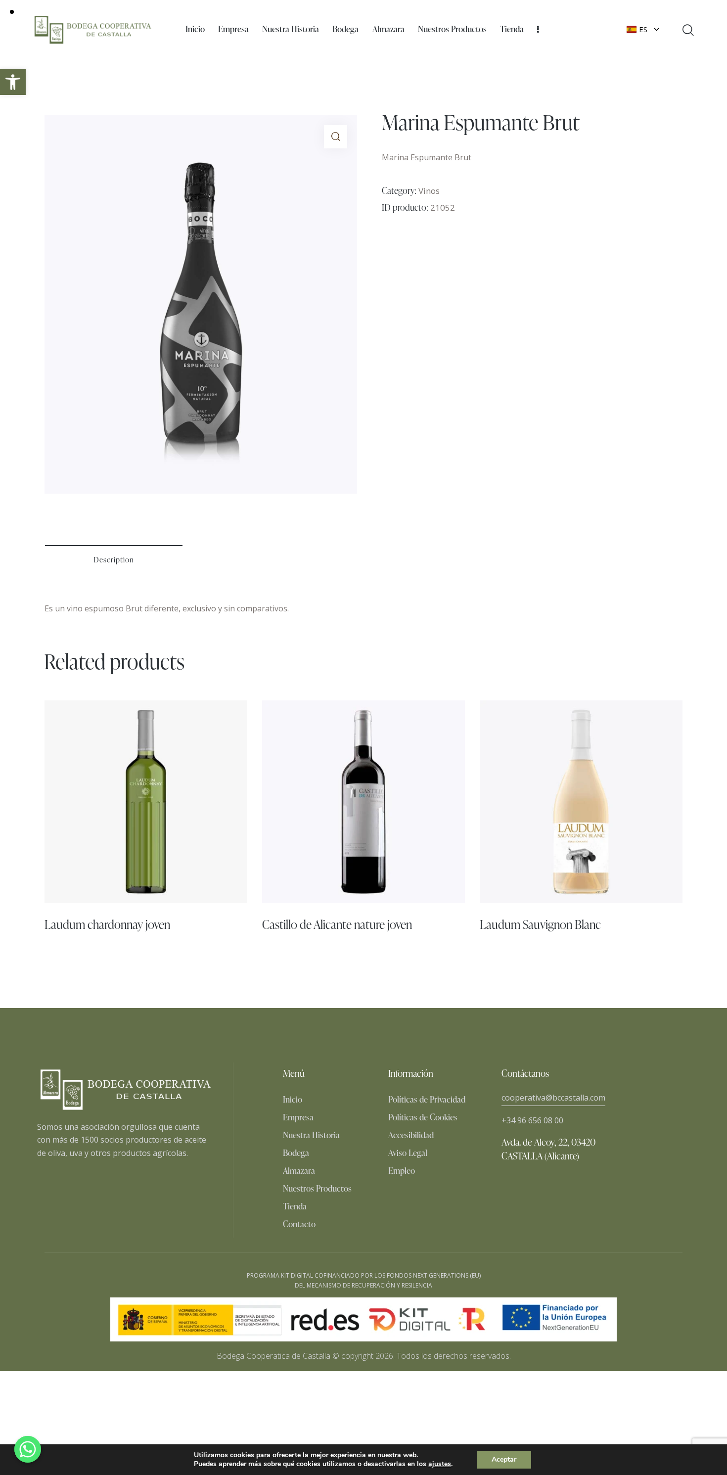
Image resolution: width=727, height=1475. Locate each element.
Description (113, 559)
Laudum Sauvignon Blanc (540, 924)
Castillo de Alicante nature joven (337, 924)
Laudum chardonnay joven (107, 924)
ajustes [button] (439, 1464)
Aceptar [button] (504, 1459)
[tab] (113, 559)
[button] (13, 82)
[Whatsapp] (27, 1449)
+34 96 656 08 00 (532, 1120)
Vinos (429, 190)
